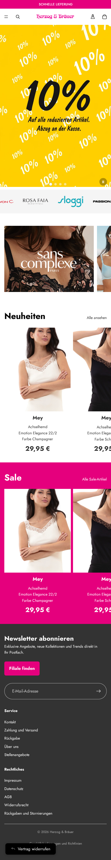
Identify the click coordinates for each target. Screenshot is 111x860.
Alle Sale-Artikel (94, 479)
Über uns (11, 746)
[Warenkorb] (104, 17)
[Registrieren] (98, 691)
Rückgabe (12, 738)
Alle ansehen (97, 317)
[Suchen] (18, 17)
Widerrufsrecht (16, 805)
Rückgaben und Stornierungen (28, 813)
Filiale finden (22, 668)
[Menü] (6, 17)
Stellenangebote (16, 754)
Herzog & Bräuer (62, 831)
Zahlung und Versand (21, 730)
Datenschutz (13, 788)
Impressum (13, 780)
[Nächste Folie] (101, 390)
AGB (8, 796)
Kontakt (10, 721)
